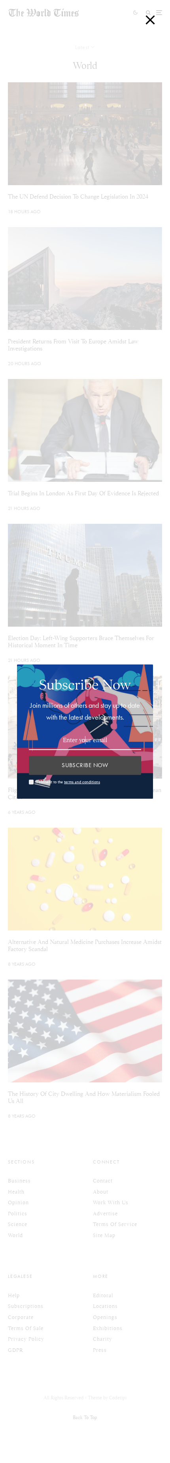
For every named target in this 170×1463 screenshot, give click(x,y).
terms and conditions (82, 782)
